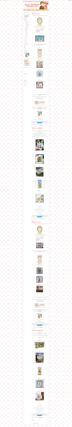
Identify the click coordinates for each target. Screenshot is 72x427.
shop (35, 44)
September (26, 29)
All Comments (26, 82)
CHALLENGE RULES (40, 405)
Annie (39, 153)
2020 (25, 37)
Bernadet (40, 35)
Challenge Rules (29, 10)
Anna (39, 138)
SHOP (47, 10)
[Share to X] (41, 417)
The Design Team (38, 10)
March (26, 34)
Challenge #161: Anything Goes (37, 128)
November (26, 27)
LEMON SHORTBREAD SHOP (39, 208)
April (25, 33)
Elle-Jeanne (40, 275)
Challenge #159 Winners (36, 222)
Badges (33, 10)
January (26, 36)
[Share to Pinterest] (42, 417)
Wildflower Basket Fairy (40, 340)
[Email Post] (39, 417)
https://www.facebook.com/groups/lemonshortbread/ (39, 307)
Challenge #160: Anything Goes (37, 330)
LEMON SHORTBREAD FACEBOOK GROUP (39, 210)
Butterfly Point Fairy (40, 179)
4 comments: (37, 124)
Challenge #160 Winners (36, 13)
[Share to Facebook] (41, 327)
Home (25, 10)
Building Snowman (40, 351)
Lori (39, 178)
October (26, 28)
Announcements (26, 85)
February (26, 35)
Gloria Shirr (40, 70)
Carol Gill (40, 266)
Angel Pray (40, 166)
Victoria (39, 390)
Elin (24, 47)
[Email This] (40, 417)
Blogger (38, 423)
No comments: (37, 417)
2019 (25, 38)
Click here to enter (39, 122)
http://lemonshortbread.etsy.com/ (39, 319)
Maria (39, 190)
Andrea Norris (40, 284)
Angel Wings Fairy (40, 391)
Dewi (24, 45)
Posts (25, 81)
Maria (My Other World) (40, 242)
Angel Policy (43, 10)
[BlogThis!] (40, 327)
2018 (25, 39)
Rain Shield (40, 366)
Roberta (40, 60)
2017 (25, 40)
